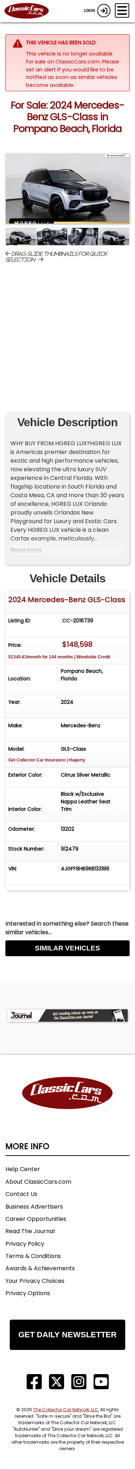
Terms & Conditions (33, 1256)
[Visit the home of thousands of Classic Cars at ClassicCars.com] (31, 11)
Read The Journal (30, 1231)
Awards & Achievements (40, 1268)
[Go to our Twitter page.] (56, 1382)
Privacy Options (27, 1293)
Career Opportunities (35, 1219)
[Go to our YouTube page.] (101, 1382)
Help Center (22, 1169)
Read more (26, 550)
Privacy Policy (24, 1244)
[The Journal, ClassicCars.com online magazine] (67, 1015)
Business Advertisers (34, 1206)
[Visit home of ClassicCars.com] (67, 1103)
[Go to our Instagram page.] (78, 1382)
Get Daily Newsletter (67, 1334)
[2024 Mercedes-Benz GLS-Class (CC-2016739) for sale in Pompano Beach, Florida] (67, 189)
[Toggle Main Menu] (122, 10)
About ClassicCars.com (38, 1182)
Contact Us (21, 1194)
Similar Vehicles (67, 948)
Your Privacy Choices (34, 1281)
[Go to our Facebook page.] (34, 1382)
